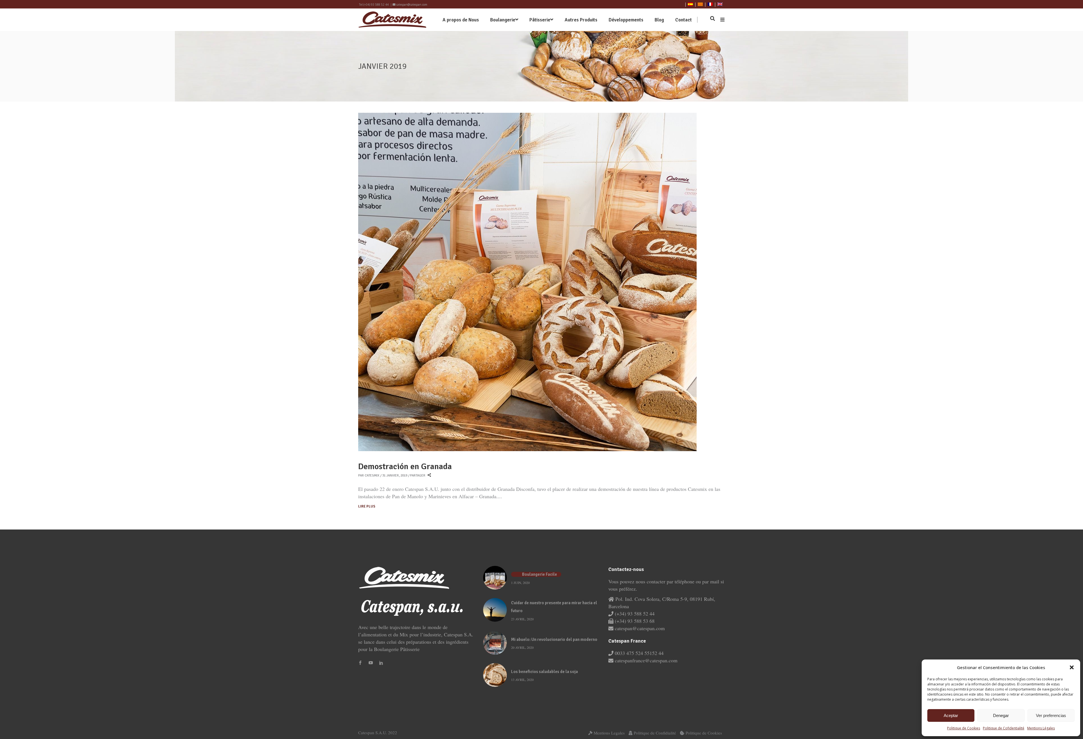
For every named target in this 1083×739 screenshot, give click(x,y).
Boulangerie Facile (539, 574)
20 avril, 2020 (522, 647)
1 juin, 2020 (520, 582)
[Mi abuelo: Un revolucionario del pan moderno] (495, 643)
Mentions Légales (1041, 728)
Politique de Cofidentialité (1003, 728)
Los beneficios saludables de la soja (544, 671)
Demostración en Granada (405, 466)
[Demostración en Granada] (527, 282)
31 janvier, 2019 (394, 475)
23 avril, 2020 (522, 619)
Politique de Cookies (963, 728)
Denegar (1001, 715)
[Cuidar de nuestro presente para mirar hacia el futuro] (495, 610)
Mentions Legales (609, 733)
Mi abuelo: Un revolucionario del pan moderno (554, 639)
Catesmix (372, 475)
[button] (1072, 667)
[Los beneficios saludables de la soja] (495, 675)
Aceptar (951, 715)
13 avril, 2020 (522, 679)
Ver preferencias (1051, 715)
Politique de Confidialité (654, 733)
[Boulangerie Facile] (495, 578)
